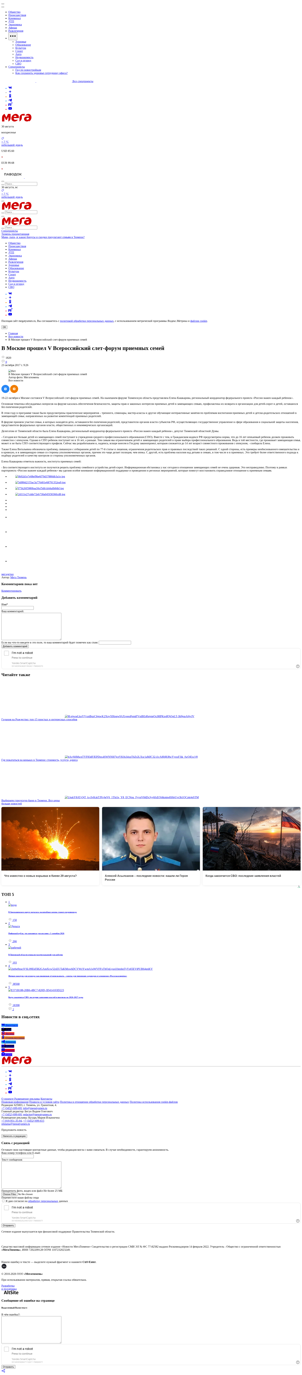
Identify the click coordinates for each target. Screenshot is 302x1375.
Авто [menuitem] (18, 54)
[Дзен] (10, 92)
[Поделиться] (3, 1371)
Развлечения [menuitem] (15, 30)
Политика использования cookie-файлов (154, 1101)
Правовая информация (14, 1101)
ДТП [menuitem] (11, 21)
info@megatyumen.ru (35, 1108)
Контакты (46, 1098)
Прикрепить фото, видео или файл (31, 1190)
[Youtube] (10, 109)
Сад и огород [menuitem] (23, 60)
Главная (13, 333)
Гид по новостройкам (28, 69)
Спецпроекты (9, 230)
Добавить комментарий (15, 646)
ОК (4, 327)
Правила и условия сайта (44, 1101)
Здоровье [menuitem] (20, 41)
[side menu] (2, 7)
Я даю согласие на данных (36, 1201)
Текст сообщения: (12, 1159)
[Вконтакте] (10, 88)
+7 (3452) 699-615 (33, 1120)
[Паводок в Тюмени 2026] (13, 177)
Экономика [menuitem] (15, 24)
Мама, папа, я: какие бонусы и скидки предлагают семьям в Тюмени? (43, 237)
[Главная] (41, 120)
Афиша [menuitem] (12, 27)
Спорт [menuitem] (19, 51)
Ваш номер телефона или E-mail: (20, 1152)
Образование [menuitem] (23, 44)
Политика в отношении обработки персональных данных (94, 1101)
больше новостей (11, 803)
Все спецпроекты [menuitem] (83, 81)
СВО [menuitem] (18, 63)
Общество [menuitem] (14, 11)
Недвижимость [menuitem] (24, 57)
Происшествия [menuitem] (17, 15)
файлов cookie (198, 320)
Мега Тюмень (18, 577)
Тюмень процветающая (15, 234)
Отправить (8, 1225)
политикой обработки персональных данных (87, 320)
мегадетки (7, 574)
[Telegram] (10, 100)
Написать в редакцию (14, 1136)
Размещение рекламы (27, 1098)
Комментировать (11, 590)
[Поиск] (2, 181)
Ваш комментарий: (12, 611)
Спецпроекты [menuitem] (16, 66)
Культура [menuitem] (20, 47)
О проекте (7, 1098)
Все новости (15, 336)
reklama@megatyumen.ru (15, 1123)
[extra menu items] (12, 36)
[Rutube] (10, 105)
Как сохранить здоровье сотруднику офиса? (41, 73)
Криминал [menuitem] (14, 18)
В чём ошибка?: (10, 1314)
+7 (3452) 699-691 (11, 1108)
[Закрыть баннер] (2, 3)
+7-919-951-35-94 (11, 1120)
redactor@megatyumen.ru (37, 1114)
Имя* (4, 604)
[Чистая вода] (33, 177)
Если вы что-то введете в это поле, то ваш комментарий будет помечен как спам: (49, 642)
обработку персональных (43, 1201)
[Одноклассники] (10, 96)
